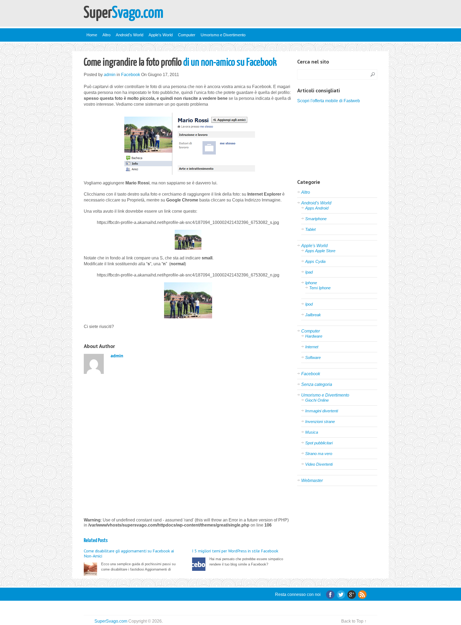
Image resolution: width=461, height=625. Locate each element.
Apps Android (316, 208)
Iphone (311, 282)
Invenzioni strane (320, 421)
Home (91, 35)
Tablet (310, 229)
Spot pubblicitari (319, 443)
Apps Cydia (315, 261)
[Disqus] (188, 444)
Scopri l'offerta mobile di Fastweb (328, 100)
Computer (186, 35)
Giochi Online (317, 400)
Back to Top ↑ (354, 621)
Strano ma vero (318, 453)
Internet (311, 347)
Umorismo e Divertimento (223, 35)
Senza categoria (316, 384)
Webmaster (312, 480)
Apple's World (161, 35)
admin (110, 74)
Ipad (309, 272)
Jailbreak (313, 314)
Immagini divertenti (321, 411)
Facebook (130, 74)
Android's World (129, 35)
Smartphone (316, 218)
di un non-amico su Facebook (180, 63)
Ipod (309, 304)
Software (313, 357)
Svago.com (123, 13)
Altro (106, 35)
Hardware (313, 336)
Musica (311, 432)
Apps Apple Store (320, 250)
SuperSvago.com (110, 621)
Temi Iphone (320, 288)
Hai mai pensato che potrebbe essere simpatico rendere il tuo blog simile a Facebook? (237, 557)
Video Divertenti (319, 464)
